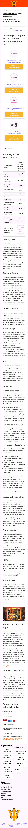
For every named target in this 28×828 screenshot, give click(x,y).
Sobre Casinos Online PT (21, 752)
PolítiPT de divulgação (7, 762)
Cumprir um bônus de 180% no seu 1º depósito (14, 109)
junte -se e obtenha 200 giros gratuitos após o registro (14, 132)
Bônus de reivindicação (14, 67)
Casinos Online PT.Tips (15, 9)
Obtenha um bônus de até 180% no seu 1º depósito (14, 61)
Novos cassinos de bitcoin (4, 825)
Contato (18, 773)
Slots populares (14, 14)
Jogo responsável (7, 751)
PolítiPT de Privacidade (7, 756)
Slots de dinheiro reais (7, 16)
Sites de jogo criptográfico (25, 825)
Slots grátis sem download (16, 13)
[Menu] (1, 3)
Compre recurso (6, 13)
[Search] (26, 3)
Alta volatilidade (6, 14)
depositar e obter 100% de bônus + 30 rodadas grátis (14, 85)
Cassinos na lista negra (7, 776)
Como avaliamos (20, 758)
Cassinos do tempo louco (18, 825)
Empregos (18, 769)
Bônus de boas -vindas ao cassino (11, 824)
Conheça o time (21, 764)
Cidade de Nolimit (8, 632)
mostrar (10, 148)
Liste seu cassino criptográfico (7, 769)
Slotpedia (22, 9)
